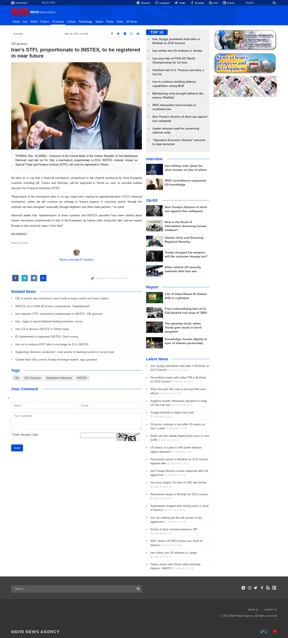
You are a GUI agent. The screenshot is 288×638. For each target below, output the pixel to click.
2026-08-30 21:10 (185, 568)
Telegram (145, 3)
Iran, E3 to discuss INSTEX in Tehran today (42, 329)
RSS (215, 3)
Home (16, 21)
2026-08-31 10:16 (177, 475)
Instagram (164, 3)
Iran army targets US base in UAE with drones (178, 482)
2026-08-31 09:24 (163, 487)
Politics (44, 21)
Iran (25, 21)
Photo (109, 21)
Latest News (157, 359)
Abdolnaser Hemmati (59, 378)
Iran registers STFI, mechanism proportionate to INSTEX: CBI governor (59, 313)
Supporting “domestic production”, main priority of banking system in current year (64, 352)
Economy (58, 21)
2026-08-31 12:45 (172, 393)
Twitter (182, 3)
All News (131, 21)
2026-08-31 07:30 (173, 545)
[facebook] (261, 588)
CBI (16, 378)
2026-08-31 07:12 (163, 557)
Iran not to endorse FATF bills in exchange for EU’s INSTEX (52, 344)
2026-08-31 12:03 (163, 416)
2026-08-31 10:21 (180, 463)
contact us (270, 609)
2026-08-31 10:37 (184, 452)
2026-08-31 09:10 (163, 498)
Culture (71, 21)
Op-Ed (151, 200)
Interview (154, 159)
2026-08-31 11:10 (178, 428)
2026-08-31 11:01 (170, 440)
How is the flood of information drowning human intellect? (186, 226)
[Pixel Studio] (273, 631)
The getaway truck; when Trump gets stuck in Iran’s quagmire (183, 327)
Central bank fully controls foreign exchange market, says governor (56, 359)
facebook (199, 3)
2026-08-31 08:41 (176, 510)
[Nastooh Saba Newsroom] (262, 631)
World (33, 21)
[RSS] (268, 588)
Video (119, 21)
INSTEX (82, 378)
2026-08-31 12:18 (183, 405)
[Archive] (274, 588)
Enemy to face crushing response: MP (173, 529)
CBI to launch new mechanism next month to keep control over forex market (62, 298)
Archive (230, 3)
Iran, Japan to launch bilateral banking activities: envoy (49, 321)
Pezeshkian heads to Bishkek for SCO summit (178, 494)
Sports (99, 21)
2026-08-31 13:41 (184, 381)
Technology (85, 21)
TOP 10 (156, 32)
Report (152, 287)
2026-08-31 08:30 (177, 522)
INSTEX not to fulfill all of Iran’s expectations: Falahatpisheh (52, 306)
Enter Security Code (24, 434)
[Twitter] (255, 588)
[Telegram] (243, 588)
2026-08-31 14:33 (180, 370)
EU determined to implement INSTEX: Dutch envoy (46, 336)
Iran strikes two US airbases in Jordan (177, 50)
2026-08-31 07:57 (163, 533)
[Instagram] (249, 588)
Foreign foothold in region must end (171, 412)
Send (17, 448)
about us (253, 609)
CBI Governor (32, 378)
